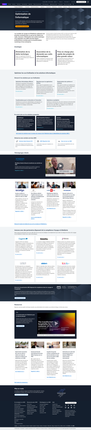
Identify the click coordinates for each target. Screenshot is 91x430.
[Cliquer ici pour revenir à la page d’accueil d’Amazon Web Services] (3, 2)
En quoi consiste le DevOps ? (19, 408)
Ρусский (56, 425)
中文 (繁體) (72, 425)
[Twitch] (66, 407)
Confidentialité (16, 428)
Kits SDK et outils (43, 405)
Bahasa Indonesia (23, 425)
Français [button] (60, 1)
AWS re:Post (54, 408)
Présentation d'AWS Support (57, 411)
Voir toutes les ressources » (21, 382)
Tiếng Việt (49, 425)
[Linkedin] (72, 405)
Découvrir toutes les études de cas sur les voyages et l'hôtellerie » (30, 223)
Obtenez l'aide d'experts (56, 405)
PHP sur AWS (42, 411)
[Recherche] (73, 4)
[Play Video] (61, 166)
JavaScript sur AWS (43, 412)
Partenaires (60, 6)
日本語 (61, 425)
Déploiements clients (53, 4)
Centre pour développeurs (44, 404)
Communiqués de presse (18, 423)
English (31, 425)
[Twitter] (66, 405)
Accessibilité (22, 428)
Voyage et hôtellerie (18, 6)
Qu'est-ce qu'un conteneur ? (19, 409)
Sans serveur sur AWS (66, 141)
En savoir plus (18, 254)
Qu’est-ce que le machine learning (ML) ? (20, 417)
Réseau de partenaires (37, 4)
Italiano (41, 425)
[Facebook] (69, 405)
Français (38, 425)
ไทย (58, 425)
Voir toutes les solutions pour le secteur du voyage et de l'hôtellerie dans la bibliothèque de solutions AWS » (43, 133)
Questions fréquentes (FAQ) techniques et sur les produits (32, 410)
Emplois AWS (54, 414)
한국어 (64, 425)
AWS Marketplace (45, 4)
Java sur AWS (42, 409)
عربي (18, 425)
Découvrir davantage (67, 4)
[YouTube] (69, 407)
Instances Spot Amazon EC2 (26, 141)
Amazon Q (4, 4)
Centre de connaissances (56, 409)
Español (34, 425)
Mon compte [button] (66, 1)
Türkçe (53, 425)
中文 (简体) (68, 425)
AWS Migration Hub (45, 141)
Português (45, 425)
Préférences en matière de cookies (41, 428)
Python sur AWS (42, 408)
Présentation (27, 6)
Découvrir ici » (20, 128)
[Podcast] (72, 407)
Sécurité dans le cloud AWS (18, 419)
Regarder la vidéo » (19, 170)
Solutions (14, 4)
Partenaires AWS (29, 413)
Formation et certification (31, 405)
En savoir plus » (19, 91)
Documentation (24, 4)
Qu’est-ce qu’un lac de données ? (19, 411)
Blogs (15, 422)
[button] (81, 2)
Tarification (19, 4)
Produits (9, 4)
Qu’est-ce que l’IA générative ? (19, 415)
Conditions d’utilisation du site (30, 428)
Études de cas (54, 6)
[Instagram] (75, 405)
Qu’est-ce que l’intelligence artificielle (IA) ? (18, 413)
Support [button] (55, 1)
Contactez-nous (54, 404)
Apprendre (30, 4)
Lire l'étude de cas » (51, 208)
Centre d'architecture (30, 408)
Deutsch (27, 425)
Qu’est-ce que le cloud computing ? (20, 405)
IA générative (48, 6)
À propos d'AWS (45, 1)
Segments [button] (42, 6)
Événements (60, 4)
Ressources (65, 6)
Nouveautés (16, 420)
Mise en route (29, 404)
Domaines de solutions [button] (35, 6)
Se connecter (73, 1)
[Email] (75, 407)
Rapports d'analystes (30, 412)
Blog (69, 6)
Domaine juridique (55, 412)
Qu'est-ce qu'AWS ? (17, 404)
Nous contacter (50, 1)
